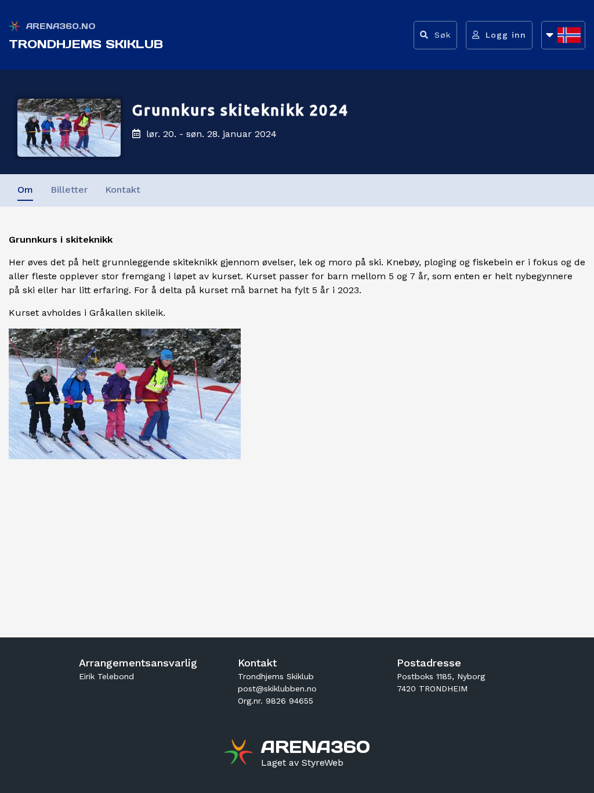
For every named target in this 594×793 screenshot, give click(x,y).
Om (25, 189)
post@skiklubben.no (277, 688)
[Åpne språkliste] (563, 35)
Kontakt (122, 189)
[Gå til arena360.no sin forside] (239, 753)
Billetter (69, 189)
